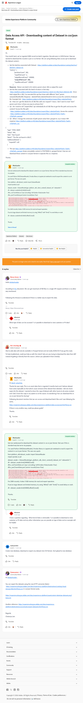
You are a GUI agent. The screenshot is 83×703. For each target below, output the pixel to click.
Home (3, 8)
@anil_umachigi (16, 383)
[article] (41, 295)
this (15, 289)
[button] (72, 9)
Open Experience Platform (67, 19)
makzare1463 (14, 545)
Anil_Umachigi (14, 345)
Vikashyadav (14, 47)
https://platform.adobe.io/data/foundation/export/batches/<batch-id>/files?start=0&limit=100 (41, 92)
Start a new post (54, 262)
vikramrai (17, 317)
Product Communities (11, 8)
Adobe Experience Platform (25, 8)
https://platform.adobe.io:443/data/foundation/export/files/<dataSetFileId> (47, 99)
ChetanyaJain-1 (14, 572)
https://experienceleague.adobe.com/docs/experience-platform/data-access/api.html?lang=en (40, 405)
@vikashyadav (14, 282)
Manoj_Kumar (14, 277)
